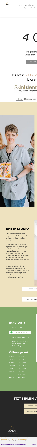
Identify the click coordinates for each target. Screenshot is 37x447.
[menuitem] (20, 5)
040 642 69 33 (17, 327)
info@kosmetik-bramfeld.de (20, 337)
